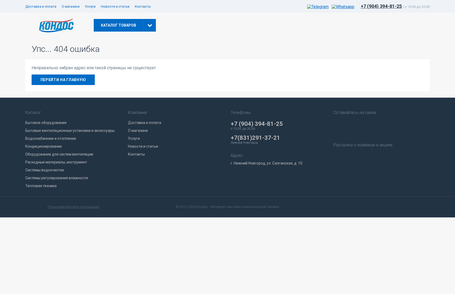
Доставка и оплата (40, 6)
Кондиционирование (43, 146)
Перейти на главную (63, 80)
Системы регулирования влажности (56, 178)
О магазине (71, 6)
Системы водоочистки (44, 170)
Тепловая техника (41, 186)
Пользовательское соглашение (73, 207)
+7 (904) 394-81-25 (381, 6)
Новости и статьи (115, 6)
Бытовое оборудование (46, 123)
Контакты (143, 6)
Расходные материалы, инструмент (56, 162)
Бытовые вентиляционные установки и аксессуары (70, 130)
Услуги (90, 6)
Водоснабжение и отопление (50, 138)
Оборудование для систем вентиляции (59, 154)
